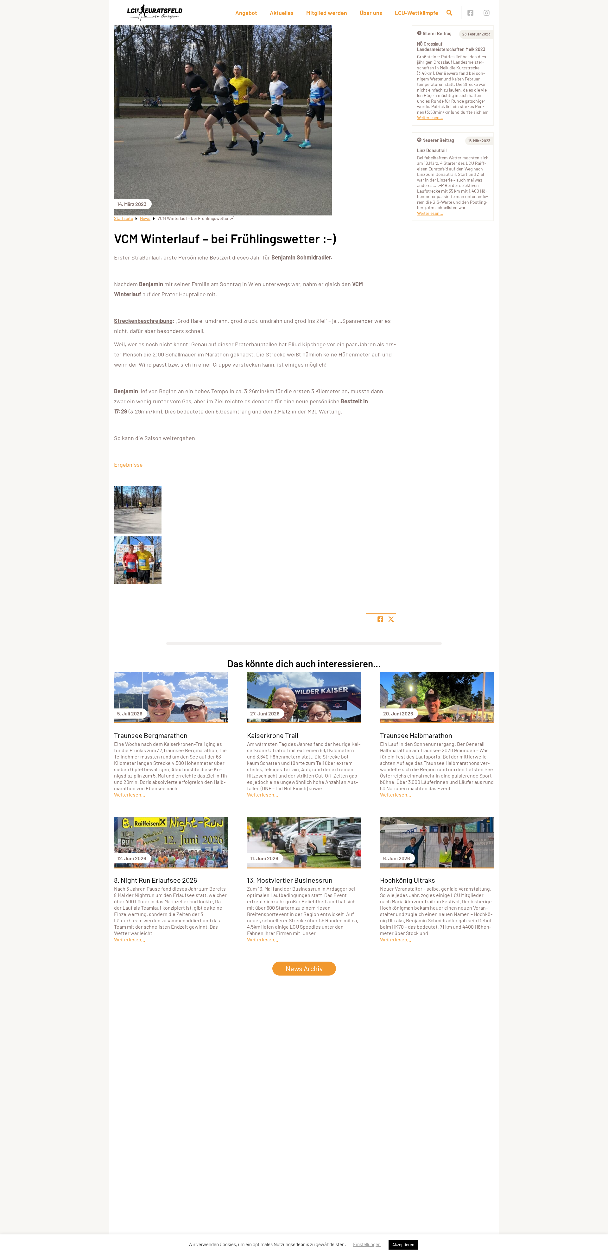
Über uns (371, 12)
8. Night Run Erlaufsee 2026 (155, 880)
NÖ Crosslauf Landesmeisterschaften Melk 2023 (451, 46)
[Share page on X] (391, 619)
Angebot (246, 12)
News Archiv (304, 968)
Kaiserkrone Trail (272, 735)
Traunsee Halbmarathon (416, 735)
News (145, 218)
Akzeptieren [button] (403, 1244)
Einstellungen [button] (367, 1244)
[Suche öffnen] (449, 13)
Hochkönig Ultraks (407, 880)
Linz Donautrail (431, 150)
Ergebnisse (128, 464)
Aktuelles (282, 12)
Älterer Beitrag (437, 33)
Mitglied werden (326, 12)
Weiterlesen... (430, 117)
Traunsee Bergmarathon (150, 735)
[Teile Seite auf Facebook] (380, 619)
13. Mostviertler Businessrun (289, 880)
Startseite (123, 218)
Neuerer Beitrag (438, 140)
